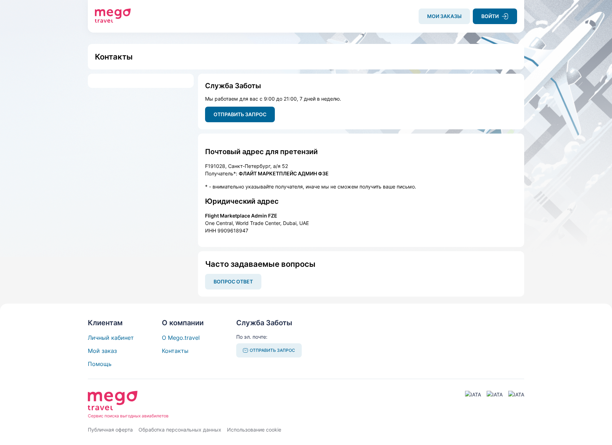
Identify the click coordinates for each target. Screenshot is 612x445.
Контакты (175, 350)
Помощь (100, 363)
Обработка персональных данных (179, 430)
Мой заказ (102, 350)
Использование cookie (254, 430)
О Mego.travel (181, 337)
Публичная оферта (110, 430)
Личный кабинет (111, 337)
